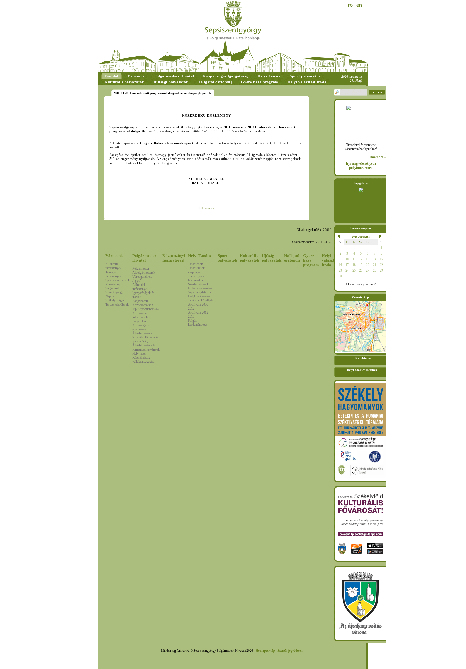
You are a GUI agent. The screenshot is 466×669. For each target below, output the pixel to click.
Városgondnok (142, 277)
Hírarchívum (362, 358)
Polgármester (140, 268)
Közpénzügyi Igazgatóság (173, 257)
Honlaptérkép (265, 651)
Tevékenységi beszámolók (196, 278)
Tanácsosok (195, 264)
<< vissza (206, 208)
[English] (359, 5)
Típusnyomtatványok (145, 309)
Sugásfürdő (112, 288)
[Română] (351, 5)
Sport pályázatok (227, 257)
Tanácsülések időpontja (196, 270)
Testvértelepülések (117, 304)
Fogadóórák (140, 301)
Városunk (114, 255)
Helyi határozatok (199, 296)
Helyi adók (139, 353)
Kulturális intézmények (113, 266)
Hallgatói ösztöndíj (292, 257)
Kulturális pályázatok (249, 257)
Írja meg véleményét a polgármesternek (361, 166)
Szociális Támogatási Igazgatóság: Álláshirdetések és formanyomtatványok (146, 343)
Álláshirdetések (142, 333)
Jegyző (136, 281)
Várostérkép (113, 284)
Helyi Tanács (199, 255)
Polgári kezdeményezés (198, 323)
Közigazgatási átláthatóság (141, 327)
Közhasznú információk (140, 315)
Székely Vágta (114, 300)
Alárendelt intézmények (140, 287)
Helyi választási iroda (330, 260)
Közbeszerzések (142, 305)
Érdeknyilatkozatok (200, 288)
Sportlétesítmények (117, 280)
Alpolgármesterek (143, 273)
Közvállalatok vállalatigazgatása (143, 359)
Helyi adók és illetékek (362, 370)
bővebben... (378, 157)
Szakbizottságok (198, 284)
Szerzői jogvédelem (290, 651)
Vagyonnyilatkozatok (201, 292)
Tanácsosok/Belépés (201, 300)
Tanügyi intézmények (113, 274)
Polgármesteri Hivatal (144, 257)
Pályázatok (139, 321)
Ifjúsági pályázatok (271, 257)
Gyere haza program (311, 260)
